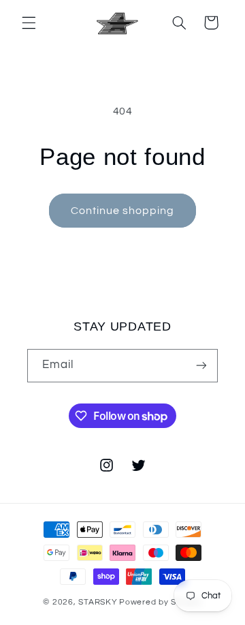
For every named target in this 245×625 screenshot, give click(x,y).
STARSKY (97, 602)
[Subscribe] (201, 365)
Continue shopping (123, 210)
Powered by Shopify (160, 602)
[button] (28, 22)
